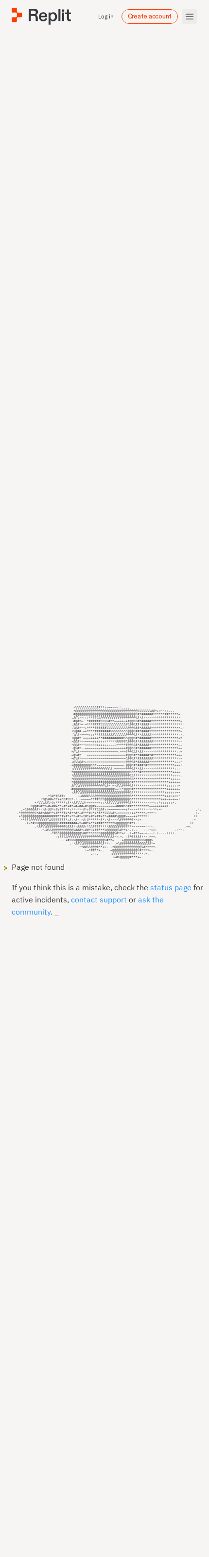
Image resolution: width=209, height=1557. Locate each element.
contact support (99, 899)
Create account (150, 16)
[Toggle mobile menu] (189, 16)
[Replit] (41, 16)
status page (171, 887)
